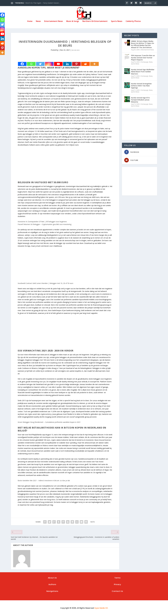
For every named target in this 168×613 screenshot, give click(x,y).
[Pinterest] (76, 64)
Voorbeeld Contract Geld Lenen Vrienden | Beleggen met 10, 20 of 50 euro (45, 283)
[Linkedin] (67, 64)
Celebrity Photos (133, 21)
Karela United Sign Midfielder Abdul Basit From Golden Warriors (142, 71)
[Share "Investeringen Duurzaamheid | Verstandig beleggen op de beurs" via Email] (81, 522)
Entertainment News (53, 21)
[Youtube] (58, 64)
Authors (52, 584)
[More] (94, 64)
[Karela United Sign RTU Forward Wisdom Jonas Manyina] (127, 99)
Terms (117, 577)
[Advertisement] (65, 165)
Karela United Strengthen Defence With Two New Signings (141, 86)
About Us (52, 577)
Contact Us (117, 591)
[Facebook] (22, 64)
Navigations (52, 591)
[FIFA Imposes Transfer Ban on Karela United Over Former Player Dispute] (127, 57)
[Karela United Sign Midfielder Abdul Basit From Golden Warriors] (127, 71)
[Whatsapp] (31, 64)
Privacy (117, 584)
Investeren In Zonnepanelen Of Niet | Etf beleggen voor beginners (42, 221)
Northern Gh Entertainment (95, 21)
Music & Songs (72, 21)
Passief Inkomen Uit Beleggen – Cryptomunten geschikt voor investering (44, 224)
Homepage (144, 62)
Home (29, 21)
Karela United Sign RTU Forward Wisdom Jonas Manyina (140, 100)
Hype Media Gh (101, 608)
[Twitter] (40, 64)
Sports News (116, 21)
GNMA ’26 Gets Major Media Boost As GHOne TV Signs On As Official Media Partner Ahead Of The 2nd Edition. (142, 44)
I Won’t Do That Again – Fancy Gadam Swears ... (42, 3)
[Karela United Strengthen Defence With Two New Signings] (127, 85)
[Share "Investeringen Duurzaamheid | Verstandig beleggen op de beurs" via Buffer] (72, 522)
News (38, 21)
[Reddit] (85, 64)
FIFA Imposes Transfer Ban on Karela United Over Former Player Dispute (143, 57)
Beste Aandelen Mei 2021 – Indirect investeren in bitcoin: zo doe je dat (44, 480)
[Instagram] (49, 64)
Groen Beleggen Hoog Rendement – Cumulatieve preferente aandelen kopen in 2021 (49, 422)
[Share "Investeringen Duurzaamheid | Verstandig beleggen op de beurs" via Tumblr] (58, 522)
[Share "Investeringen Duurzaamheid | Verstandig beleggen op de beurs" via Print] (86, 522)
